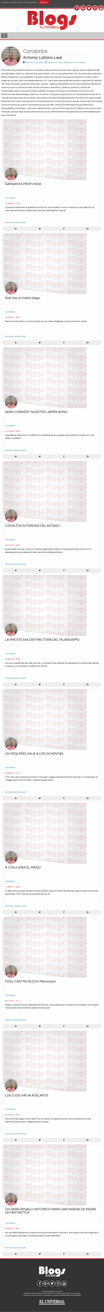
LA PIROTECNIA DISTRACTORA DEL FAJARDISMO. (42, 639)
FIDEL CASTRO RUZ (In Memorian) (30, 981)
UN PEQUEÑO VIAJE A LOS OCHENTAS (34, 753)
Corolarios (10, 198)
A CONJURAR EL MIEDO (23, 867)
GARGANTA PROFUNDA (23, 184)
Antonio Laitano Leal (15, 222)
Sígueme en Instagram (76, 62)
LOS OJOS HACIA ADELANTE (26, 1095)
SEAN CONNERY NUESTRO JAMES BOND (36, 412)
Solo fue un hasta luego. (22, 298)
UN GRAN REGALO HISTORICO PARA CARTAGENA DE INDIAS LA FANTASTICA (50, 1211)
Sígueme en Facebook (34, 62)
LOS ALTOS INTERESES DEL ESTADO (32, 525)
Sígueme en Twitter (55, 62)
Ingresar (43, 2)
